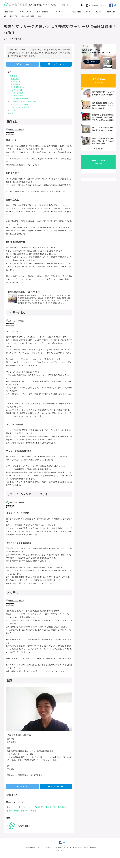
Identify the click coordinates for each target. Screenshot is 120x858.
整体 (10, 811)
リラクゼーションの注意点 (20, 107)
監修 (11, 113)
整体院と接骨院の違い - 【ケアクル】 (23, 292)
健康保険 (63, 807)
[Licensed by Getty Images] (39, 133)
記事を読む (98, 93)
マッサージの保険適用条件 (20, 98)
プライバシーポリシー (77, 847)
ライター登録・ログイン (97, 5)
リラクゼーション (27, 807)
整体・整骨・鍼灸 (22, 811)
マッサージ (12, 807)
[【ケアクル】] (15, 4)
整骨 (34, 811)
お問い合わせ (61, 847)
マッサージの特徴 (17, 96)
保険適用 (41, 807)
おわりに (13, 110)
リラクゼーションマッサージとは (23, 101)
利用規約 (92, 847)
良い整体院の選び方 (18, 87)
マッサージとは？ (17, 93)
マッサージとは (16, 90)
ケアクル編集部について (33, 847)
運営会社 (49, 847)
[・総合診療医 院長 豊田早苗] (43, 709)
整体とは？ (15, 79)
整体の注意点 (15, 84)
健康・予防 (52, 807)
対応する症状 (15, 81)
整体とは (13, 76)
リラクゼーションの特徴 (19, 104)
